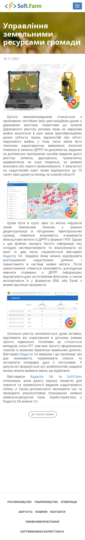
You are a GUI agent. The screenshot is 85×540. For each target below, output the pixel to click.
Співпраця (69, 502)
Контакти (57, 511)
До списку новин (42, 414)
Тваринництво (46, 502)
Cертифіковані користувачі (42, 531)
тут (35, 401)
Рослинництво (19, 502)
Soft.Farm (25, 6)
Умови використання (42, 521)
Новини (41, 511)
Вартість (26, 511)
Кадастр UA (12, 256)
